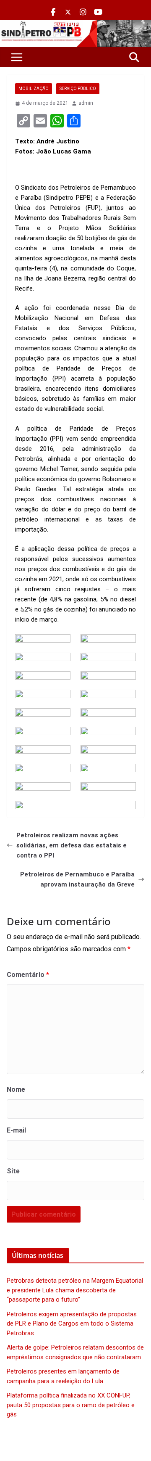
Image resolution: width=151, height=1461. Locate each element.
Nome (16, 1089)
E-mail (16, 1130)
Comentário (28, 975)
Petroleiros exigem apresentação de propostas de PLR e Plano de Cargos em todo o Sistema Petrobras (72, 1323)
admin (85, 103)
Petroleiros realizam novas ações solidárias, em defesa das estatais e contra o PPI (71, 845)
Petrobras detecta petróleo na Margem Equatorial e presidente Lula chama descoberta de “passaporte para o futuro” (75, 1290)
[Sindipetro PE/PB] (75, 25)
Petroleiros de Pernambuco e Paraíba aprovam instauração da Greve (77, 879)
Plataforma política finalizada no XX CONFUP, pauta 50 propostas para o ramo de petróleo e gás (71, 1405)
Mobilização (33, 88)
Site (13, 1171)
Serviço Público (78, 88)
